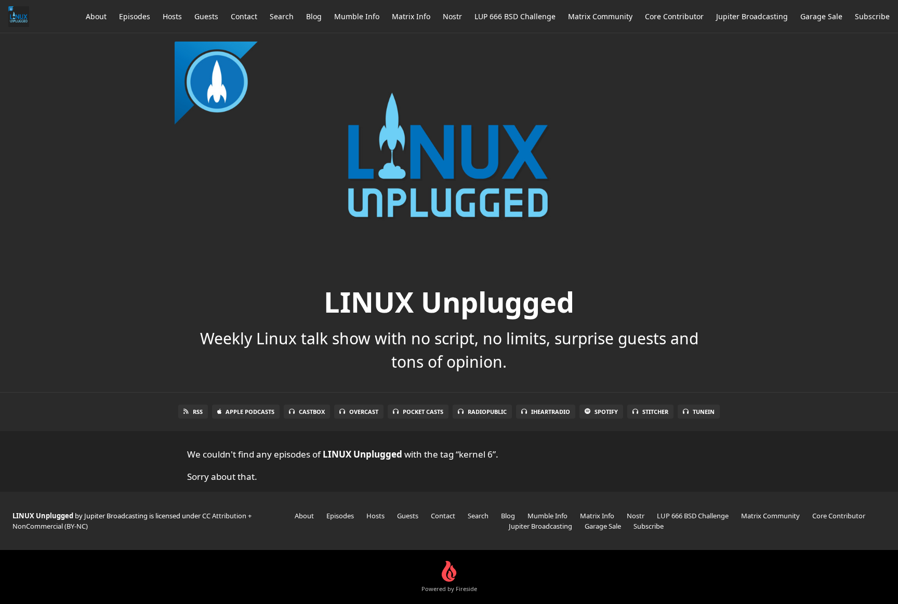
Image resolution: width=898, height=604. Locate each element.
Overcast (363, 411)
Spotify (606, 411)
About (96, 16)
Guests (206, 16)
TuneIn (704, 411)
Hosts (172, 16)
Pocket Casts (423, 411)
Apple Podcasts (250, 411)
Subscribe (872, 16)
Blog (314, 16)
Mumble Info (356, 16)
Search (282, 16)
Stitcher (655, 411)
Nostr (452, 16)
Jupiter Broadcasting (752, 16)
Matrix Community (600, 16)
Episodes (134, 16)
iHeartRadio (550, 411)
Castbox (312, 411)
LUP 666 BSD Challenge (515, 16)
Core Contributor (674, 16)
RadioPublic (487, 411)
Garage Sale (821, 16)
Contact (244, 16)
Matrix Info (411, 16)
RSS (198, 411)
